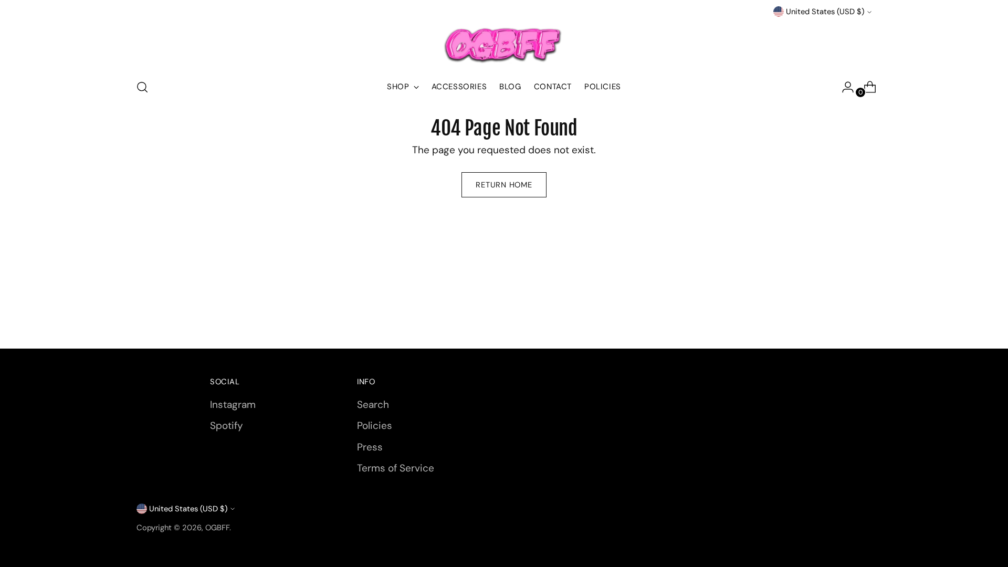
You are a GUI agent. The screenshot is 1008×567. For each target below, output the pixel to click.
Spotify (226, 425)
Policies (374, 425)
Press (370, 447)
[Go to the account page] (843, 87)
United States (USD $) (825, 11)
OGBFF (217, 527)
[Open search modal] (142, 87)
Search (373, 404)
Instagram (233, 404)
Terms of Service (395, 468)
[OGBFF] (504, 44)
